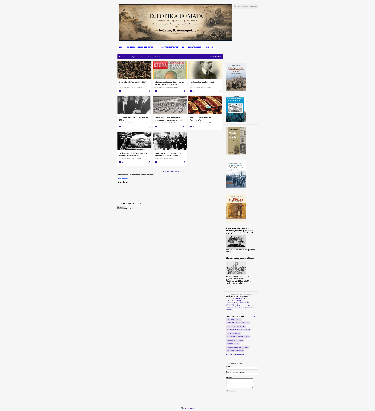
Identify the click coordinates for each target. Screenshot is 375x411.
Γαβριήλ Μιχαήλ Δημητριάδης (238, 323)
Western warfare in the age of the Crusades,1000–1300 (237, 303)
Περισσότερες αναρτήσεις (170, 171)
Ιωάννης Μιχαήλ (233, 344)
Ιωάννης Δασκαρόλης (235, 340)
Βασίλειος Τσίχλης (234, 319)
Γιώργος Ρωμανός (233, 333)
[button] (149, 91)
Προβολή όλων (215, 57)
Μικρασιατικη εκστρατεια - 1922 (171, 47)
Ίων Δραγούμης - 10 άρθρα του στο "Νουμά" (240, 306)
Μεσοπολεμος (194, 47)
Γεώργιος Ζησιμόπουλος (236, 326)
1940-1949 (209, 47)
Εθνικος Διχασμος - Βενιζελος (140, 47)
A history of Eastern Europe (235, 298)
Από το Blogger (188, 408)
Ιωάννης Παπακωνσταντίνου (238, 347)
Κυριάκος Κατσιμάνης (235, 351)
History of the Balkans (233, 300)
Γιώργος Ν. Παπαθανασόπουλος (238, 330)
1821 (121, 47)
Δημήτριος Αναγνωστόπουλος (238, 337)
